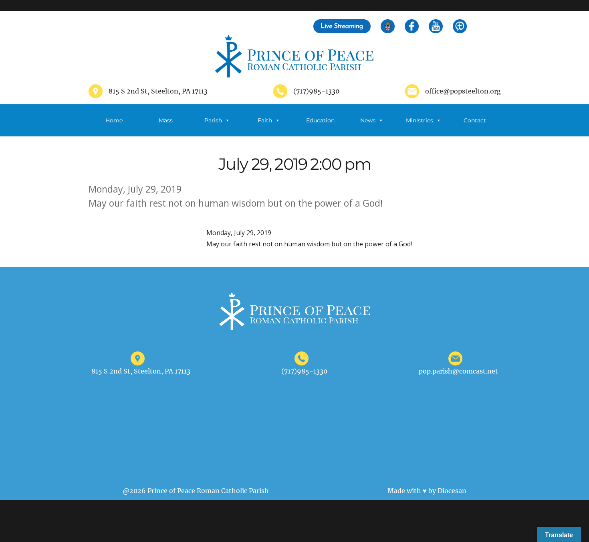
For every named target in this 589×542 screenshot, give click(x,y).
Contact (475, 120)
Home (114, 120)
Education (320, 120)
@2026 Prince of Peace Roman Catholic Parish (196, 491)
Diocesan (452, 491)
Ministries (419, 120)
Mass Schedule (161, 126)
